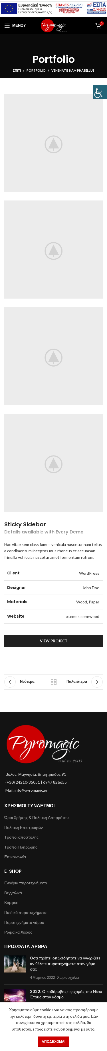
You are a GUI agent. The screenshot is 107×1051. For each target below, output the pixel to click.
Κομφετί (11, 902)
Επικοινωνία (15, 856)
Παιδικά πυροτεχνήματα (25, 912)
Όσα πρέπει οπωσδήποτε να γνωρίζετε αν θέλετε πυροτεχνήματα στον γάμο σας (65, 963)
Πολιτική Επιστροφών (23, 827)
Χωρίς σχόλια (68, 977)
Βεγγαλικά (13, 892)
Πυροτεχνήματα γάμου (24, 922)
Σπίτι (17, 70)
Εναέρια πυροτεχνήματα (25, 882)
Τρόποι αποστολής (21, 837)
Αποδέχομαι (53, 1041)
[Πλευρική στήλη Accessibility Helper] (100, 92)
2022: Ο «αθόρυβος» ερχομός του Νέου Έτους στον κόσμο (66, 994)
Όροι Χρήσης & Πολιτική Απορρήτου (36, 817)
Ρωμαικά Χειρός (18, 932)
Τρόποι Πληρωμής (20, 847)
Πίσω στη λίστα (54, 682)
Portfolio (36, 70)
